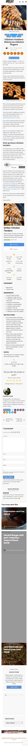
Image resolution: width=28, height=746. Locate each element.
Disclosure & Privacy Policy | (10, 742)
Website (4, 465)
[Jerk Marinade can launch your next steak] (14, 654)
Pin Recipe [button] (15, 249)
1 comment (14, 49)
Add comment (20, 526)
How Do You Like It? (7, 432)
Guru (7, 526)
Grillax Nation (14, 34)
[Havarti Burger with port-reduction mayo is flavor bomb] (14, 587)
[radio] (7, 380)
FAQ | (17, 742)
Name (4, 454)
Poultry (8, 36)
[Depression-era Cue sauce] (14, 518)
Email (4, 459)
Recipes (13, 36)
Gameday (7, 34)
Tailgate (18, 36)
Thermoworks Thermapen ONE (11, 189)
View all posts (14, 687)
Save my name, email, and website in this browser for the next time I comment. (14, 472)
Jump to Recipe (15, 58)
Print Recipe (15, 244)
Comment (5, 436)
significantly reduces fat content (11, 117)
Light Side (20, 34)
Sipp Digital (14, 739)
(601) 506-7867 (21, 742)
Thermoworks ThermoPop (10, 183)
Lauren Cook (10, 48)
